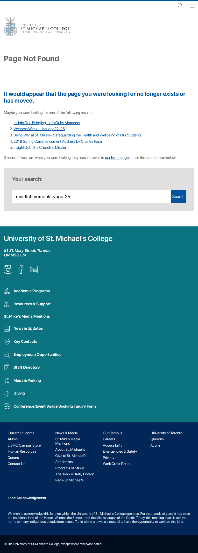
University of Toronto (166, 433)
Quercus (157, 439)
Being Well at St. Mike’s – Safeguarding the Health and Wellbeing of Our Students (77, 135)
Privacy (108, 458)
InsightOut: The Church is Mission (41, 147)
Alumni (13, 439)
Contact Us (16, 464)
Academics (64, 462)
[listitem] (8, 272)
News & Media (66, 433)
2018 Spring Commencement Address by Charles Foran (58, 141)
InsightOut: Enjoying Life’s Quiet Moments (47, 122)
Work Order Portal (116, 464)
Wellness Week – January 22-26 (39, 129)
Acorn (155, 445)
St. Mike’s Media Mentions (27, 316)
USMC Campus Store (24, 445)
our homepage (117, 157)
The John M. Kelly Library (74, 474)
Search (178, 196)
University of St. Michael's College (58, 238)
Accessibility (112, 445)
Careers (109, 439)
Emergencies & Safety (120, 451)
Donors (13, 458)
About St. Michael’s (70, 449)
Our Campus (112, 433)
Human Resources (22, 451)
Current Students (21, 433)
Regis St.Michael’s (69, 480)
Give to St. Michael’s (70, 456)
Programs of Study (69, 468)
